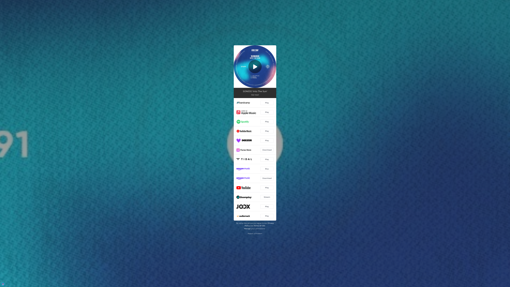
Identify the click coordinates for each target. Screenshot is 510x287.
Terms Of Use (259, 226)
